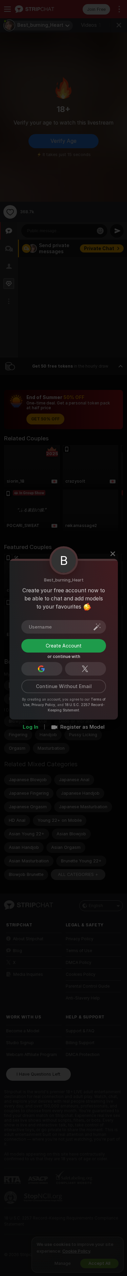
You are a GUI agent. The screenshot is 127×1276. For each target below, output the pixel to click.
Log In (30, 727)
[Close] (113, 554)
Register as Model (82, 727)
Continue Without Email (63, 686)
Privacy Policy (43, 704)
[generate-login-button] (97, 626)
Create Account (64, 645)
